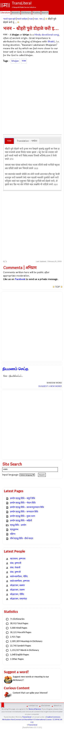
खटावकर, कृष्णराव (17, 559)
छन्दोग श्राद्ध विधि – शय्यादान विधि (24, 512)
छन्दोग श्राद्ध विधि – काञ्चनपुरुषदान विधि (27, 507)
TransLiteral (26, 717)
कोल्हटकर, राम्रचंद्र (18, 599)
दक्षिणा (12, 534)
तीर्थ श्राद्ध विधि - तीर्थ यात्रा (21, 538)
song (56, 34)
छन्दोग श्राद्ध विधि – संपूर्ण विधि (22, 498)
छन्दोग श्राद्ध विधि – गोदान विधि (22, 503)
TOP (58, 287)
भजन (31, 19)
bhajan (15, 61)
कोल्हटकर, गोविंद (17, 594)
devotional (47, 34)
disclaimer (45, 706)
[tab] (9, 141)
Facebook (20, 279)
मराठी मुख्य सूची (9, 19)
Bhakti (51, 41)
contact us (33, 706)
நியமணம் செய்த (15, 369)
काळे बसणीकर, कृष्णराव (20, 581)
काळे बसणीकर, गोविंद (19, 576)
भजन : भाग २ (39, 19)
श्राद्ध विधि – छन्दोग (18, 525)
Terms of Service (35, 709)
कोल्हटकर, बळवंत (17, 585)
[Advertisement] (32, 98)
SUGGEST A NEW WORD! (50, 386)
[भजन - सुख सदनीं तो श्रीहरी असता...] (18, 22)
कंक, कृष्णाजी (15, 563)
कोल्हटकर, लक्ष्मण (17, 590)
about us (57, 706)
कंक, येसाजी (15, 567)
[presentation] (9, 141)
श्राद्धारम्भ (14, 529)
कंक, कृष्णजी (15, 572)
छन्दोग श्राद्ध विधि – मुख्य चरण (22, 516)
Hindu (37, 34)
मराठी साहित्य (22, 19)
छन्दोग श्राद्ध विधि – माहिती (21, 520)
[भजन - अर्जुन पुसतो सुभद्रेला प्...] (46, 19)
